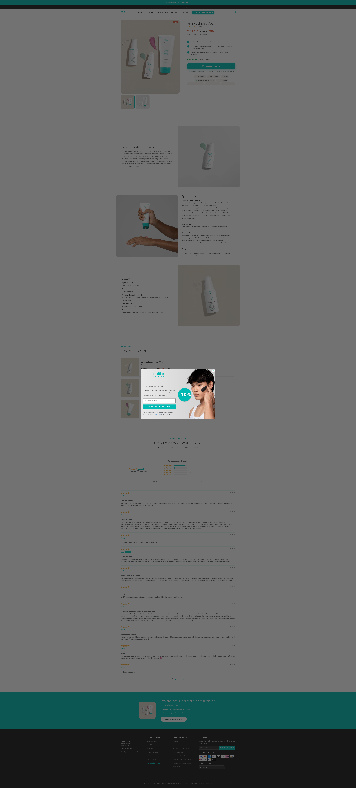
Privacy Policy (157, 414)
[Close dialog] (213, 370)
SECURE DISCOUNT (159, 406)
